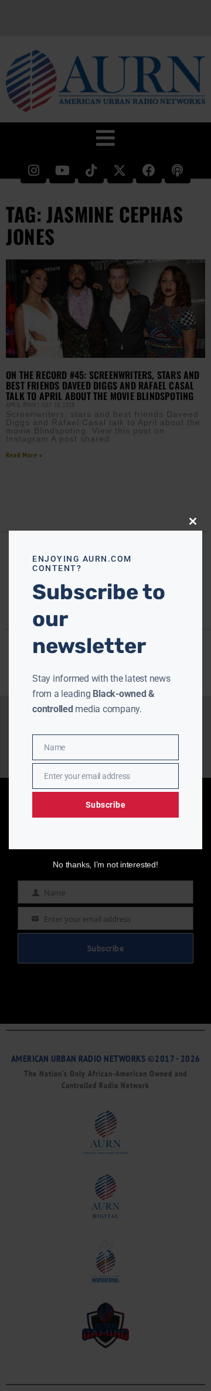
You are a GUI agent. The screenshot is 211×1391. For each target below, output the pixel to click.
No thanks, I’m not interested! (105, 864)
